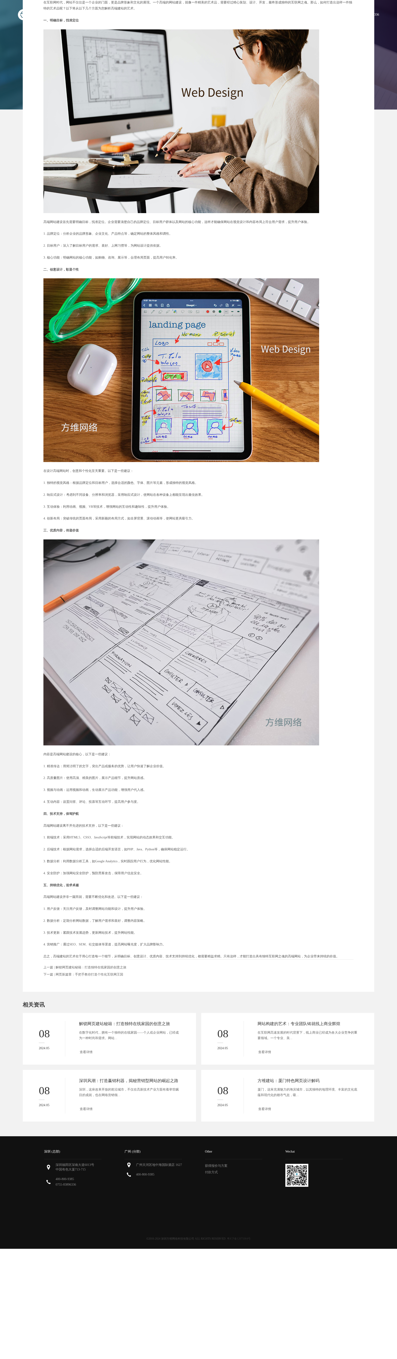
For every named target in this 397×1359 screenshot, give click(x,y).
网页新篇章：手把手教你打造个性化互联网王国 (89, 974)
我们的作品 (263, 14)
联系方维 (336, 14)
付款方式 (211, 1172)
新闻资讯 (312, 14)
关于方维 (213, 14)
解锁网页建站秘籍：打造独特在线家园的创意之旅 (91, 967)
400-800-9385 (65, 1179)
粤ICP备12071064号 (239, 1238)
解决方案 (288, 14)
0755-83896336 (66, 1184)
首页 (193, 14)
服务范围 (237, 14)
